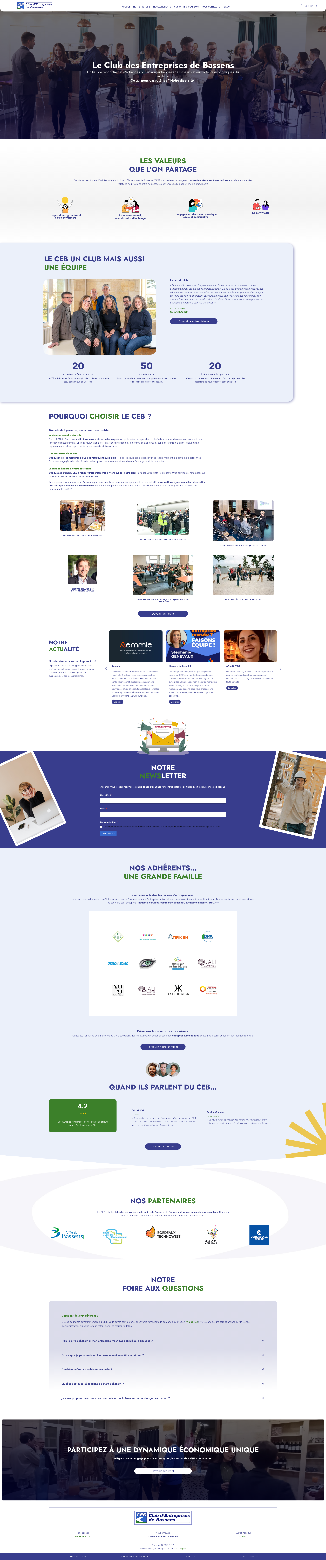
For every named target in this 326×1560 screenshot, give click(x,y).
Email (103, 808)
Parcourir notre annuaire (163, 1046)
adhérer (309, 5)
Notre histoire (141, 7)
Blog (227, 7)
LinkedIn (243, 1536)
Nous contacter (211, 7)
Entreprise (106, 795)
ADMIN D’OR (119, 666)
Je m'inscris (108, 833)
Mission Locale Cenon (238, 666)
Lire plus (117, 688)
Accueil (126, 7)
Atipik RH (174, 666)
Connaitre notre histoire (194, 321)
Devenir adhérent (163, 613)
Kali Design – (180, 1548)
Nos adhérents (162, 7)
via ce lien (192, 1322)
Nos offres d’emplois (186, 7)
